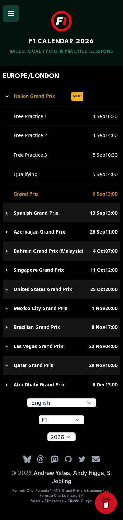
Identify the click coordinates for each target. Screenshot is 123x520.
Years (36, 501)
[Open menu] (11, 13)
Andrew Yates (51, 472)
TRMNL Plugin (80, 501)
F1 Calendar (61, 42)
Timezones (54, 501)
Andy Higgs (88, 472)
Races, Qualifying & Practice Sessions (61, 51)
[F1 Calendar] (61, 21)
